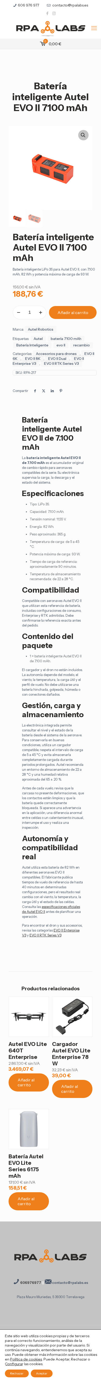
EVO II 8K (32, 358)
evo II (60, 345)
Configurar (14, 1364)
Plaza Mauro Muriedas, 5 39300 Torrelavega (50, 1297)
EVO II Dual (57, 358)
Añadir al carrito (72, 312)
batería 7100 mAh (66, 338)
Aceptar (41, 1373)
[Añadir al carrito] (42, 1002)
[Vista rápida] (42, 1017)
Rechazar (17, 1373)
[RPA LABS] (50, 28)
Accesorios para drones (56, 353)
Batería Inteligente (32, 345)
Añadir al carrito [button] (26, 1082)
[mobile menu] (94, 28)
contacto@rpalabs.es (70, 5)
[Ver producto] (42, 1010)
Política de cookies (26, 1359)
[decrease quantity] (18, 312)
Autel (38, 338)
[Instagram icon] (54, 13)
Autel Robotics (40, 329)
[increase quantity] (40, 312)
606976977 (30, 1283)
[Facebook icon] (47, 13)
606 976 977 (28, 5)
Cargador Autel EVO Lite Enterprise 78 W (71, 1054)
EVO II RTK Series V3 (61, 363)
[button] (83, 135)
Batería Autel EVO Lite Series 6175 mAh (26, 1166)
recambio (81, 345)
